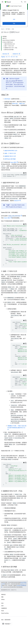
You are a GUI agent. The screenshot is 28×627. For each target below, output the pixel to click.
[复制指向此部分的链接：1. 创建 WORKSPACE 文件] (20, 183)
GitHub (3, 599)
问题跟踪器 (4, 608)
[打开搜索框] (22, 2)
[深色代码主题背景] (24, 173)
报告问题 (5, 53)
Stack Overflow (5, 613)
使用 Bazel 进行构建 (10, 159)
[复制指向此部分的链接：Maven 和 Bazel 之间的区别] (24, 113)
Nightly (3, 57)
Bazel (2, 29)
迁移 (13, 29)
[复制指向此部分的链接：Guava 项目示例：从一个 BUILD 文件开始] (2, 453)
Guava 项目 (13, 162)
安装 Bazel (7, 99)
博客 (2, 597)
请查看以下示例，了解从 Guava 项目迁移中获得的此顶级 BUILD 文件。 (16, 427)
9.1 (9, 57)
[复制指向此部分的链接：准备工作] (10, 95)
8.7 (14, 57)
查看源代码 (16, 53)
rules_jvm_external (10, 80)
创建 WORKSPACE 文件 (10, 150)
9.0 (12, 57)
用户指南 (8, 29)
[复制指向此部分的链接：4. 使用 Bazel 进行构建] (18, 567)
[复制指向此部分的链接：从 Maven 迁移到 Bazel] (21, 144)
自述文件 (16, 200)
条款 (2, 619)
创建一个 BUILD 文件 (10, 153)
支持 (2, 605)
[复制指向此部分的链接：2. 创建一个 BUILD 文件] (18, 271)
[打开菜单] (2, 2)
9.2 (7, 57)
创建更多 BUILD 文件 (10, 156)
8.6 (17, 57)
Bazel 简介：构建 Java (18, 103)
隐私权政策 (7, 619)
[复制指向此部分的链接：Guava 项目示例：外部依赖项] (19, 212)
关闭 (14, 19)
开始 (14, 23)
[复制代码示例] (26, 173)
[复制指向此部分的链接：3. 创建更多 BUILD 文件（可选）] (25, 491)
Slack (2, 610)
